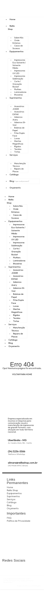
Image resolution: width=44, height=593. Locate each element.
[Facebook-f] (17, 567)
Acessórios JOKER (18, 107)
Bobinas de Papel (18, 129)
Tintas (17, 152)
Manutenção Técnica (19, 164)
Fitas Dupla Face (19, 134)
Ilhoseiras (18, 94)
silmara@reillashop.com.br (23, 462)
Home (11, 196)
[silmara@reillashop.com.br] (9, 458)
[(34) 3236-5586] (9, 447)
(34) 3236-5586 (16, 451)
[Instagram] (11, 567)
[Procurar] (15, 186)
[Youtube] (24, 567)
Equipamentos (15, 221)
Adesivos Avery (17, 118)
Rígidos (16, 315)
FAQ (9, 517)
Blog (10, 343)
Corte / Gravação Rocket (17, 84)
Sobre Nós (18, 206)
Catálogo (12, 339)
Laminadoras (19, 260)
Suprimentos (14, 266)
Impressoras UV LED (19, 72)
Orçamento (14, 346)
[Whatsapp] (5, 567)
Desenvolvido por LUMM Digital (29, 586)
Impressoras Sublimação (19, 77)
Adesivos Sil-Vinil (19, 123)
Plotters (16, 257)
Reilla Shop (11, 27)
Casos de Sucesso (18, 47)
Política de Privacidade (18, 520)
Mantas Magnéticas (18, 142)
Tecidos (16, 318)
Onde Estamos (16, 41)
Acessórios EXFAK (18, 113)
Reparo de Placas (18, 170)
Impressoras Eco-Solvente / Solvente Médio (19, 64)
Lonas (16, 306)
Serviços (12, 324)
